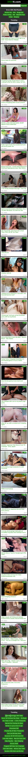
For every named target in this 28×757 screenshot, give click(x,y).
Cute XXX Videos (8, 738)
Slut (14, 14)
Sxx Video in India (8, 720)
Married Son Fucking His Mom (14, 723)
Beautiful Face (20, 14)
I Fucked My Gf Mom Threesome (14, 731)
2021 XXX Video (8, 748)
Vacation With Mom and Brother (14, 751)
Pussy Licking (7, 14)
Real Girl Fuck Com (19, 738)
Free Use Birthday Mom (14, 733)
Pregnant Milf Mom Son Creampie (14, 746)
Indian (11, 17)
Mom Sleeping (19, 741)
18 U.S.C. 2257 (21, 755)
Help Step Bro (9, 741)
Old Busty (23, 718)
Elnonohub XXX (14, 728)
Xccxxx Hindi (14, 743)
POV (14, 12)
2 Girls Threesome (20, 720)
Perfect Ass (8, 12)
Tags (8, 755)
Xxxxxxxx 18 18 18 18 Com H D (14, 736)
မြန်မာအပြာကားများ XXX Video (14, 715)
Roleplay (16, 17)
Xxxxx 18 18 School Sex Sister (10, 718)
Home (4, 755)
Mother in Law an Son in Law (14, 726)
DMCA (13, 755)
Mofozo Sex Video (19, 748)
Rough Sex (20, 12)
